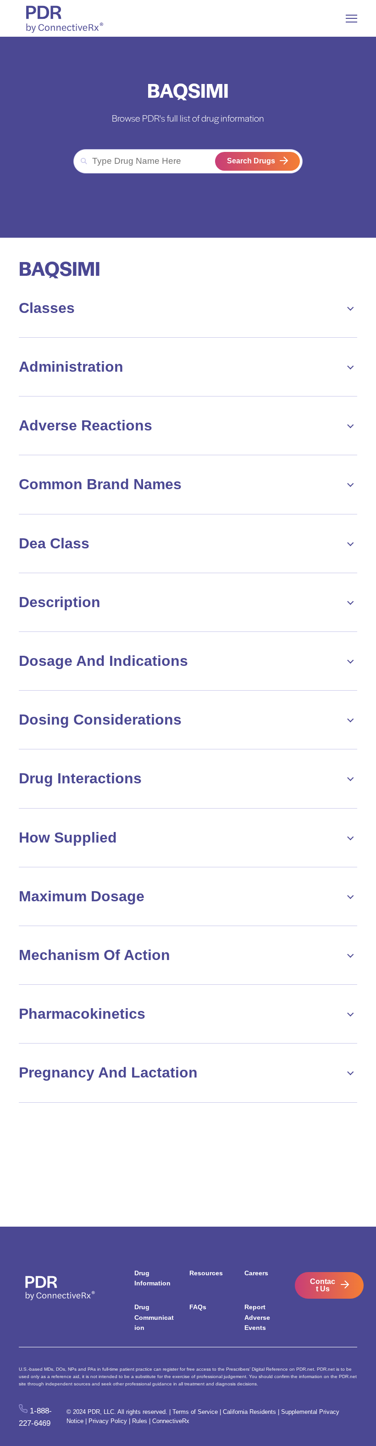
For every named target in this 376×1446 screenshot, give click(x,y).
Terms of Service (195, 1411)
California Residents (249, 1411)
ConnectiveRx (170, 1421)
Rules (139, 1421)
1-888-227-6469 (35, 1416)
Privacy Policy (107, 1421)
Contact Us (322, 1285)
